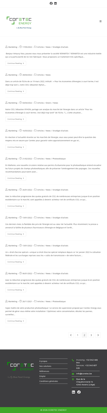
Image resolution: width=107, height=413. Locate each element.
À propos (43, 361)
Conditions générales (48, 381)
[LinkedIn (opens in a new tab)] (55, 3)
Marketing (12, 47)
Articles (40, 47)
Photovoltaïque (59, 158)
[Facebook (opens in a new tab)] (51, 3)
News (48, 47)
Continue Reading (17, 63)
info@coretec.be (84, 373)
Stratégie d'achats (60, 47)
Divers (48, 103)
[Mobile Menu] (101, 21)
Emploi (42, 376)
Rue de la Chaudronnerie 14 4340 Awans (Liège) (85, 382)
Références (44, 371)
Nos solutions (45, 366)
